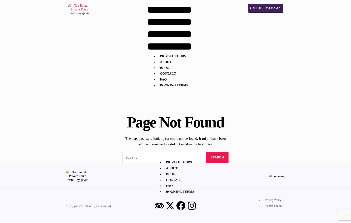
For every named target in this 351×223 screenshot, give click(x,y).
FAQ (163, 79)
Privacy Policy (273, 200)
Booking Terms (174, 85)
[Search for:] (163, 158)
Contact (168, 73)
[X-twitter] (170, 205)
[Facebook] (181, 205)
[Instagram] (192, 205)
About (165, 62)
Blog (164, 68)
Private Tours (173, 56)
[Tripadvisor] (159, 205)
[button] (169, 28)
